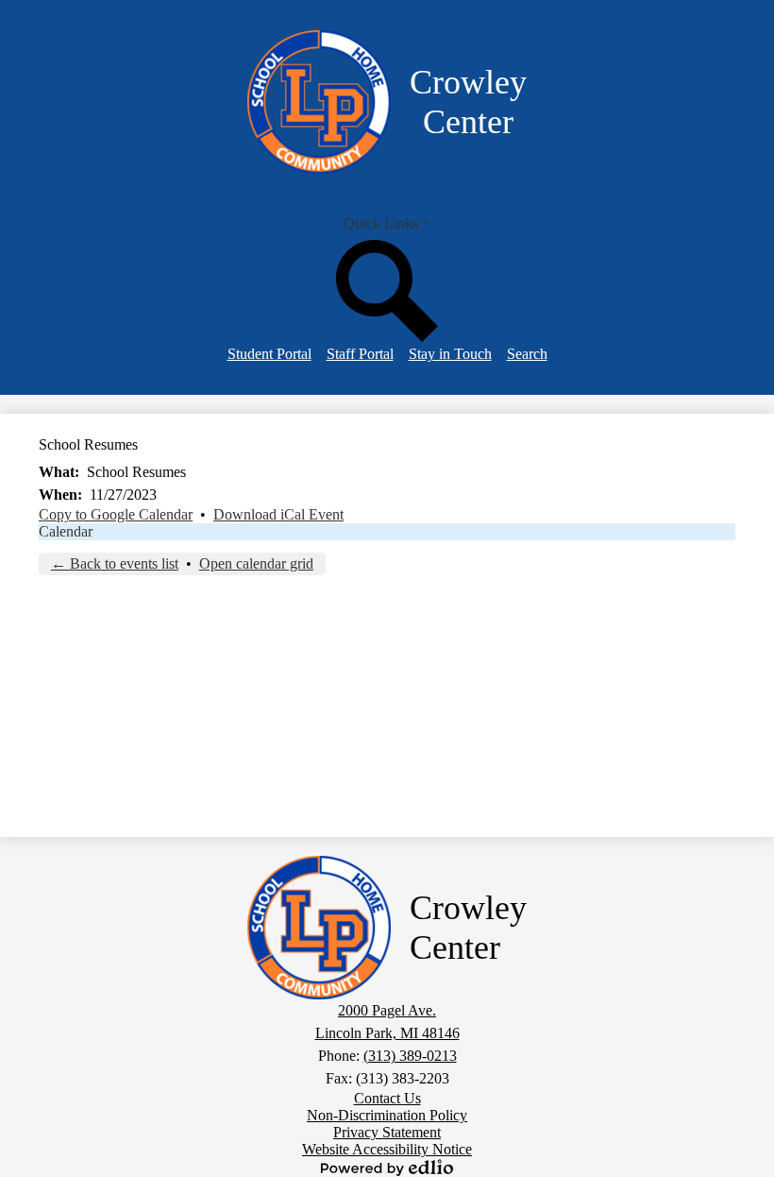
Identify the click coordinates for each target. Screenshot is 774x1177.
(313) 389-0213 (410, 1056)
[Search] (387, 337)
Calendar (66, 531)
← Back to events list (114, 563)
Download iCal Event (278, 514)
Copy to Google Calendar (116, 514)
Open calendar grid (256, 563)
